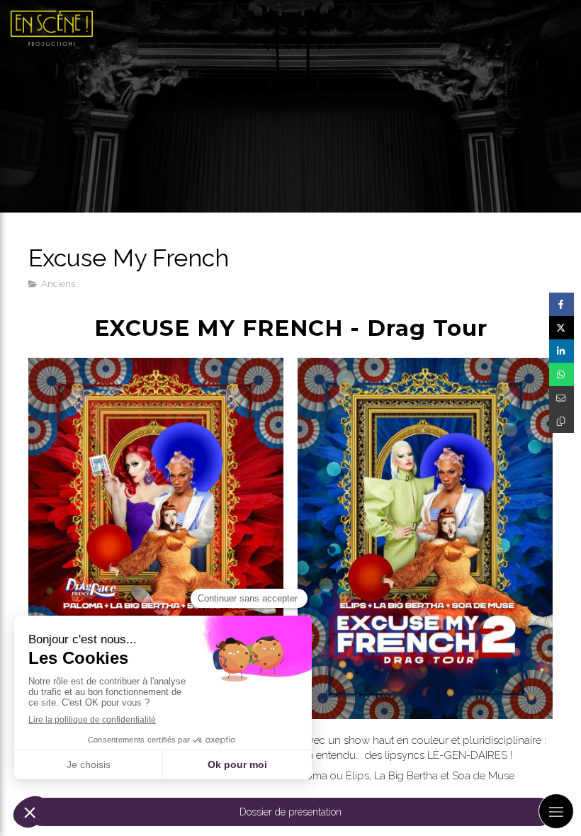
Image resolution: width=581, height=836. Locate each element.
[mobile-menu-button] (556, 811)
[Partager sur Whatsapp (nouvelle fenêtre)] (561, 374)
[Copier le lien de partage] (561, 421)
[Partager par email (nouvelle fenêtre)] (561, 397)
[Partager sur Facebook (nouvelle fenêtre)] (561, 304)
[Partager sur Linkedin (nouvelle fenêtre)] (561, 351)
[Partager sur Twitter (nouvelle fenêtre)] (561, 327)
